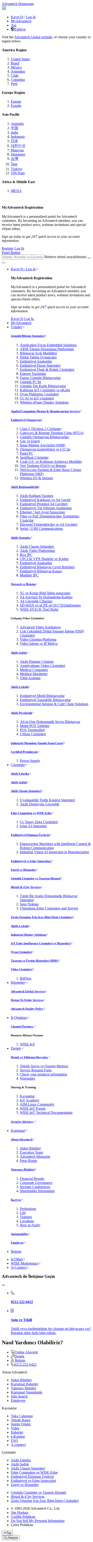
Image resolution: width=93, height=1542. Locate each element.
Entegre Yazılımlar (33, 374)
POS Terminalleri (32, 730)
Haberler (17, 1432)
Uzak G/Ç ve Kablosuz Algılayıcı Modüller (51, 462)
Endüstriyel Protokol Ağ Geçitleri (43, 504)
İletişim (16, 1251)
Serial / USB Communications (41, 528)
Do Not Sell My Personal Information (38, 1521)
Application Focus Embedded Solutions (48, 345)
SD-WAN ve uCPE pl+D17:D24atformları (50, 605)
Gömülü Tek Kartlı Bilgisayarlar (43, 386)
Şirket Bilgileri (30, 1148)
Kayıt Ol (17, 17)
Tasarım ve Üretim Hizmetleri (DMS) (34, 960)
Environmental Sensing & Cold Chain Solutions (54, 704)
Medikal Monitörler (34, 674)
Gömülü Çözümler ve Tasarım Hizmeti (35, 878)
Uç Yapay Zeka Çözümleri (39, 822)
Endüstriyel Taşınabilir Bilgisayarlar (45, 700)
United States (20, 59)
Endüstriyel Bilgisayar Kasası (41, 571)
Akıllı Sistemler (21, 537)
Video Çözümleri (22, 969)
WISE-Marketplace (24, 1263)
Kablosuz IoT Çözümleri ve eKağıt (45, 390)
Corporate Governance (36, 1183)
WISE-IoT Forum (32, 1108)
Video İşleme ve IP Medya (39, 643)
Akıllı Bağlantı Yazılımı (36, 496)
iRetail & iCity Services (26, 887)
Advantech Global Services (28, 991)
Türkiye (20, 29)
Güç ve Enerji (30, 441)
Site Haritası (19, 1512)
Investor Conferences (35, 1187)
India (14, 132)
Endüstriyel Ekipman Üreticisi (30, 835)
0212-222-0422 (25, 1364)
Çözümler (18, 765)
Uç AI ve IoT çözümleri (37, 398)
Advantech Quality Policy (27, 1008)
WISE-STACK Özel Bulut (39, 609)
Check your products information (43, 1074)
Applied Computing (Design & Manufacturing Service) (45, 411)
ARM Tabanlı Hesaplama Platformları (47, 349)
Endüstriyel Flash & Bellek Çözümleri (47, 369)
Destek (16, 1048)
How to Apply (30, 1225)
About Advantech (22, 1139)
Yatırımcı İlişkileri (23, 1169)
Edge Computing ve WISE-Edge (31, 813)
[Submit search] (89, 258)
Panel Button (11, 252)
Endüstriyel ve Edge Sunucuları (31, 861)
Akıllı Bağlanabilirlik (25, 487)
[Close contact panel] (3, 1285)
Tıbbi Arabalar (30, 678)
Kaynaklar (27, 1096)
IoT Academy (30, 1100)
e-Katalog (18, 1436)
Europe (16, 101)
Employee (17, 1242)
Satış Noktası (29, 904)
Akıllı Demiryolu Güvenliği (39, 804)
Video (15, 1428)
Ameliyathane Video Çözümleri (42, 666)
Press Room (28, 1161)
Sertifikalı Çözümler (34, 457)
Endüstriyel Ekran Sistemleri (40, 365)
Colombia (18, 80)
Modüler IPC (29, 575)
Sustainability (19, 1234)
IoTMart (17, 1259)
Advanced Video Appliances (40, 627)
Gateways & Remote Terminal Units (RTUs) (52, 433)
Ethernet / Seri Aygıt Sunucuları (42, 512)
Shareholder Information (37, 1191)
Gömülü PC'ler (30, 382)
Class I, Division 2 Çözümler (40, 429)
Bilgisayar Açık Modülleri (38, 353)
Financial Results (32, 1179)
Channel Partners (22, 1026)
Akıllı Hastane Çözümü (36, 661)
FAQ (14, 1440)
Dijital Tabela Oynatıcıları (38, 357)
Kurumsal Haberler (24, 1384)
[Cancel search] (3, 262)
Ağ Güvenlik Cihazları (36, 601)
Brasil (15, 63)
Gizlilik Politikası (23, 1517)
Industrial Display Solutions (28, 934)
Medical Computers (34, 670)
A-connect (18, 1445)
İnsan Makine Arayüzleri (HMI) (42, 445)
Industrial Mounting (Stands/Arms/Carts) (37, 743)
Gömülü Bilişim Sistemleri (28, 336)
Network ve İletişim (23, 584)
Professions (28, 1209)
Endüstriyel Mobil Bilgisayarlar (42, 696)
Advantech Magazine (35, 1156)
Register (8, 248)
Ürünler (16, 327)
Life (23, 1213)
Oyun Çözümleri (21, 952)
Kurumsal (18, 1130)
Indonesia (18, 136)
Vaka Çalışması (22, 1416)
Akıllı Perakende (21, 713)
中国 (14, 128)
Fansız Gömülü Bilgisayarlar (40, 378)
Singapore (18, 154)
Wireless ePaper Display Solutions (44, 402)
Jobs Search (19, 1396)
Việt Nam (18, 173)
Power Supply (30, 761)
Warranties (27, 1078)
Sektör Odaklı (21, 1424)
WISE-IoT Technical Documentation (46, 1112)
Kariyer (16, 1199)
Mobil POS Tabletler (34, 726)
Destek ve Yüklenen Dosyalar (30, 1057)
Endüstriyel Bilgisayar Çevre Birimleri (47, 567)
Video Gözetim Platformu (38, 639)
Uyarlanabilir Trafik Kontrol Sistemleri (47, 800)
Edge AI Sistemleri (33, 826)
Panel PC (26, 453)
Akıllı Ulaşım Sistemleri (37, 546)
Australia (17, 124)
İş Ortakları (19, 1017)
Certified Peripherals (24, 751)
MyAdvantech (21, 21)
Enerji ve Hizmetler (23, 869)
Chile (15, 75)
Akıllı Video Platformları (37, 551)
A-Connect (19, 1267)
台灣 (14, 159)
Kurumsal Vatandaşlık (26, 1392)
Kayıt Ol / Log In (23, 269)
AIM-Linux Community (37, 1104)
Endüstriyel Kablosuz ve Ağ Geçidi (45, 500)
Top (8, 1533)
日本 (14, 141)
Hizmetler (18, 982)
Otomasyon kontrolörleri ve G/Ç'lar (45, 449)
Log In (31, 17)
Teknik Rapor (20, 1420)
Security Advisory (22, 1121)
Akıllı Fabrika (20, 773)
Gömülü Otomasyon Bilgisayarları (44, 437)
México (16, 67)
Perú (14, 84)
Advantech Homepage (18, 4)
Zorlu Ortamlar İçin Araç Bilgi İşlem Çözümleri (42, 917)
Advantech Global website (33, 37)
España (16, 106)
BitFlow (26, 978)
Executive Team (31, 1152)
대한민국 (18, 146)
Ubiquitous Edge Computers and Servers (49, 908)
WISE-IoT (27, 1044)
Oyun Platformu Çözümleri (39, 394)
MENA (16, 191)
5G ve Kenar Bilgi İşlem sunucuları (45, 593)
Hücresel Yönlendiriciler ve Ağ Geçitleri (48, 524)
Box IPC (26, 555)
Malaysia (17, 150)
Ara (13, 25)
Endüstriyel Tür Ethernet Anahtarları (46, 508)
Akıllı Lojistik (20, 687)
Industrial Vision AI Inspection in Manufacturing (54, 852)
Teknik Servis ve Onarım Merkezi (44, 1066)
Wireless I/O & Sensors (36, 478)
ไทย (14, 164)
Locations (27, 1221)
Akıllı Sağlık (19, 652)
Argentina (18, 71)
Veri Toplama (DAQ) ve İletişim (43, 466)
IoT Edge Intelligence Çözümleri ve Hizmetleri (41, 943)
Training (26, 1217)
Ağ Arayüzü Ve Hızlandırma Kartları (46, 597)
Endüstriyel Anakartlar (36, 361)
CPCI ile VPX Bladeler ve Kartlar (44, 559)
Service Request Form (35, 1070)
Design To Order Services (27, 1000)
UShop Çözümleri (33, 734)
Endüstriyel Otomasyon (26, 420)
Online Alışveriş (26, 1352)
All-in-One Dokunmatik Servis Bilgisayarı (50, 722)
